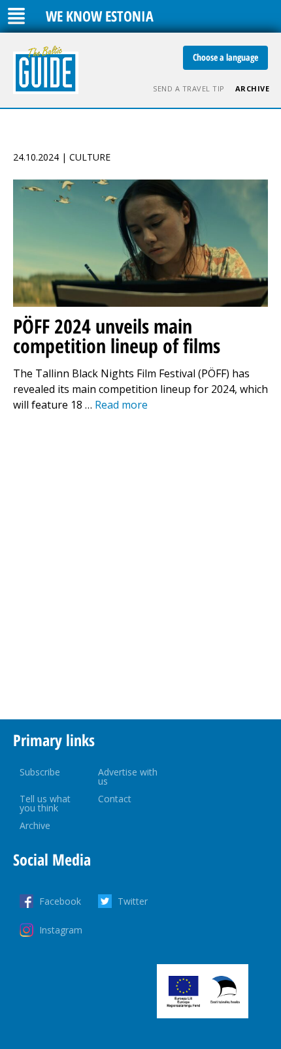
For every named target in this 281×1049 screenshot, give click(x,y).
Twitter (133, 901)
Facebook (60, 901)
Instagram (60, 930)
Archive (252, 88)
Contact (114, 798)
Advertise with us (127, 776)
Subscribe (40, 772)
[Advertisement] (140, 566)
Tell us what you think (45, 803)
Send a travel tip (189, 88)
